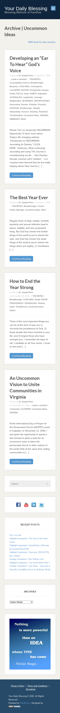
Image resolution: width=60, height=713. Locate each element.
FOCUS (19, 94)
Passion (24, 104)
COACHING (24, 86)
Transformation (16, 115)
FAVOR (44, 299)
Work (43, 210)
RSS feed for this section (42, 42)
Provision (42, 104)
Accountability (16, 83)
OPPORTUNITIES (42, 101)
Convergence (36, 86)
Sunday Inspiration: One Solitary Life (26, 559)
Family (12, 94)
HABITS (33, 94)
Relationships (26, 108)
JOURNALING (16, 97)
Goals (26, 94)
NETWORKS (27, 101)
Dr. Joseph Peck (26, 75)
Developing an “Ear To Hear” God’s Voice (29, 64)
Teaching (34, 112)
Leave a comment (19, 79)
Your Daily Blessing (25, 8)
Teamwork (43, 112)
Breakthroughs (37, 83)
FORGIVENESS (16, 303)
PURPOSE (14, 108)
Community (14, 409)
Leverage (38, 97)
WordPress (25, 703)
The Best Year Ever (29, 197)
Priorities (33, 104)
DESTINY (25, 90)
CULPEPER (15, 90)
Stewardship (15, 112)
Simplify (36, 108)
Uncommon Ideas (31, 115)
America (26, 83)
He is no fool (15, 535)
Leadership (28, 97)
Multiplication (15, 101)
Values (13, 310)
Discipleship (35, 90)
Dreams (45, 90)
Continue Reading (21, 175)
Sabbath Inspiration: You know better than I (29, 562)
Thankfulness (21, 307)
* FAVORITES (34, 79)
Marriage (20, 210)
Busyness (14, 86)
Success (25, 112)
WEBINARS (15, 119)
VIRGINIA (44, 115)
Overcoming (15, 104)
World (23, 119)
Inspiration (42, 94)
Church (41, 206)
